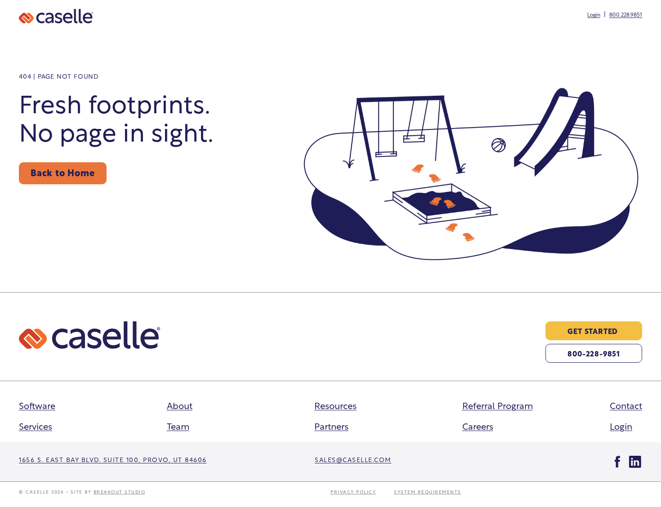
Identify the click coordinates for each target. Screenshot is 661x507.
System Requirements (427, 491)
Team (178, 425)
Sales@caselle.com (353, 459)
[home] (56, 16)
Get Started (592, 330)
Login (593, 14)
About (179, 405)
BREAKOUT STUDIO (120, 491)
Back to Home (63, 172)
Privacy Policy (353, 491)
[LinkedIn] (635, 462)
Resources (335, 405)
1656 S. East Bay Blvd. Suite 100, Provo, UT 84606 (113, 459)
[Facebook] (618, 462)
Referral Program (497, 405)
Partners (331, 425)
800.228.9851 (625, 14)
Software (37, 405)
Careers (477, 425)
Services (35, 425)
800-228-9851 (593, 353)
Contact (626, 405)
